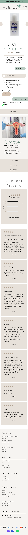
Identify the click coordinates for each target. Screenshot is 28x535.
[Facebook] (2, 515)
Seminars (4, 451)
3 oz (6, 94)
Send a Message (5, 478)
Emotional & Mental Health (8, 494)
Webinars (4, 449)
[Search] (23, 6)
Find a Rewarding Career (7, 447)
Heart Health (5, 505)
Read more (18, 251)
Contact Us (4, 476)
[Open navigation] (4, 7)
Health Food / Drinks (7, 492)
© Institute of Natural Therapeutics (14, 517)
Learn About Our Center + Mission (10, 436)
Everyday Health (6, 496)
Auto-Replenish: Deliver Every (13, 80)
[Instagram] (8, 515)
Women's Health (6, 503)
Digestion (4, 490)
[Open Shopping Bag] (26, 7)
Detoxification (5, 499)
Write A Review (14, 217)
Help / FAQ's (5, 481)
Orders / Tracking (6, 467)
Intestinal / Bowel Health (8, 501)
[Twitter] (5, 515)
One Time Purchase (11, 75)
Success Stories (5, 442)
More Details (20, 68)
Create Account (5, 463)
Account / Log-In (6, 460)
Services (4, 438)
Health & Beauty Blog (7, 440)
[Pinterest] (10, 515)
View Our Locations (6, 445)
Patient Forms (5, 465)
